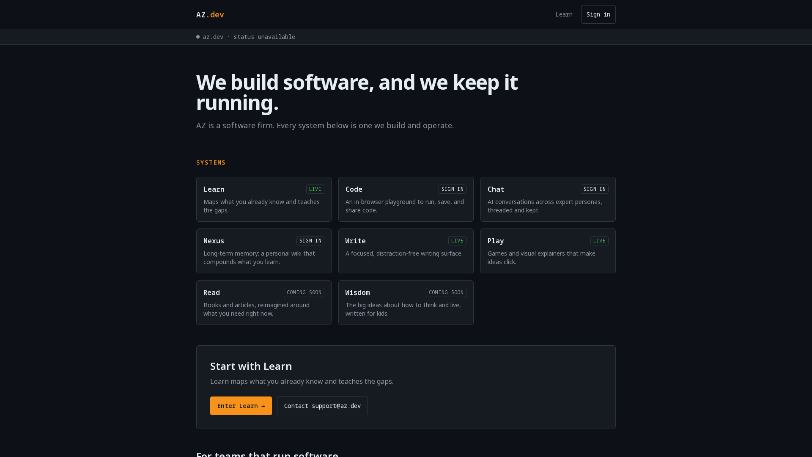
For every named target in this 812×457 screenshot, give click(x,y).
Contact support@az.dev (322, 406)
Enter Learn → (241, 406)
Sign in (598, 14)
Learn (564, 14)
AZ (210, 14)
